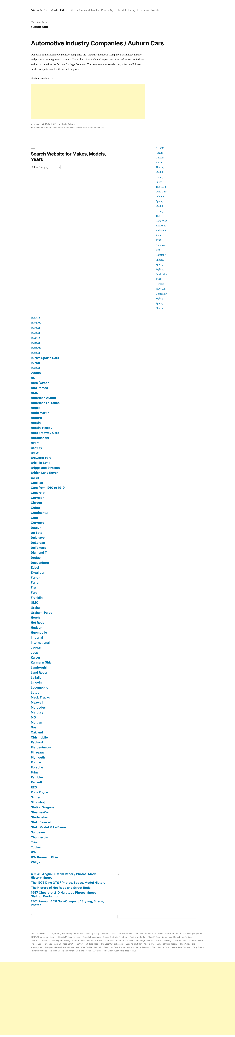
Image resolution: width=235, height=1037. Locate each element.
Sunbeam (38, 832)
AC (33, 378)
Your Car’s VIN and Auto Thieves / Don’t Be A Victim (157, 933)
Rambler (37, 777)
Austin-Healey (41, 428)
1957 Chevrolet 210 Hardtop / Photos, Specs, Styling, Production (64, 894)
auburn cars (39, 127)
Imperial (37, 637)
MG (33, 717)
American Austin (43, 398)
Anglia (35, 408)
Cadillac (37, 483)
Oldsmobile (39, 737)
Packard (37, 742)
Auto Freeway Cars (45, 433)
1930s (64, 124)
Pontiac (36, 762)
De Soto (36, 533)
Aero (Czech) (41, 383)
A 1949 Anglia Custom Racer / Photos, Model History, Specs (64, 876)
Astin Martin (40, 413)
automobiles (69, 127)
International (40, 642)
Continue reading (42, 78)
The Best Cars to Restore (112, 944)
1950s (35, 343)
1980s (35, 368)
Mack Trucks (40, 697)
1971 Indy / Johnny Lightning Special (160, 944)
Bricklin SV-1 (40, 463)
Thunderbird (40, 837)
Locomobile (39, 687)
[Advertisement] (88, 101)
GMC (34, 602)
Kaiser (35, 657)
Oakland (37, 732)
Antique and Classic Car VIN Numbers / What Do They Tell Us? (73, 947)
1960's (36, 348)
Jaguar (36, 647)
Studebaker (39, 817)
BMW (35, 453)
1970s (35, 363)
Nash (34, 727)
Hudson (36, 627)
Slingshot (38, 802)
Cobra (35, 507)
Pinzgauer (38, 752)
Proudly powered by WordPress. (69, 933)
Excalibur (38, 572)
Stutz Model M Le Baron (48, 827)
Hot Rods (37, 622)
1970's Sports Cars (45, 358)
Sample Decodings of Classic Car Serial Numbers (105, 937)
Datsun (36, 527)
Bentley (36, 448)
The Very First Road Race (86, 944)
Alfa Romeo (39, 388)
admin (36, 124)
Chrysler (37, 498)
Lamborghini (40, 667)
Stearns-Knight (42, 812)
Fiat (33, 587)
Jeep (34, 652)
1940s (35, 338)
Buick (35, 478)
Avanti (35, 443)
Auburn (71, 124)
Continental (39, 513)
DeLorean (38, 542)
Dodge (36, 557)
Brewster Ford (41, 458)
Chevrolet (38, 493)
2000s (36, 373)
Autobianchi (40, 438)
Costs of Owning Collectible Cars (171, 940)
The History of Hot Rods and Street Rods (161, 225)
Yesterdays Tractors (181, 947)
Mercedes (38, 707)
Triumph (37, 842)
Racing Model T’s (137, 937)
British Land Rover (44, 472)
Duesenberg (40, 562)
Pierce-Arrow (41, 747)
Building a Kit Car (134, 944)
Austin (36, 423)
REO (34, 787)
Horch (35, 617)
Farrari (36, 577)
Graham (36, 607)
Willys (35, 862)
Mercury (37, 712)
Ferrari (36, 582)
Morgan (36, 722)
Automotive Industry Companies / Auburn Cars (97, 43)
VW (33, 852)
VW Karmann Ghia (44, 857)
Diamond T (39, 552)
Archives (97, 951)
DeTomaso (39, 547)
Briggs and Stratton (45, 468)
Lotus (35, 692)
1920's (36, 323)
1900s (35, 318)
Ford (34, 592)
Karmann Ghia (41, 662)
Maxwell (37, 702)
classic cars (81, 127)
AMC (34, 393)
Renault (36, 782)
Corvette (37, 522)
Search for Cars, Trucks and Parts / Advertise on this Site (129, 947)
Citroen (36, 502)
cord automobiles (96, 127)
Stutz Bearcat (41, 822)
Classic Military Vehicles (69, 937)
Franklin (37, 597)
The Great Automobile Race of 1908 (120, 951)
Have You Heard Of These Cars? (58, 944)
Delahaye (38, 537)
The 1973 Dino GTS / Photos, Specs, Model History (68, 882)
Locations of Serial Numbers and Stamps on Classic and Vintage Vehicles (120, 940)
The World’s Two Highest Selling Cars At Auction (63, 940)
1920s (35, 328)
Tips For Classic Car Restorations (117, 933)
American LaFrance (45, 403)
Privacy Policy (92, 933)
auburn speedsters (54, 127)
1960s (35, 353)
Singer (36, 797)
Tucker (36, 847)
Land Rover (39, 672)
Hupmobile (39, 632)
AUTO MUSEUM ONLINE (48, 10)
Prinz (34, 772)
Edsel (35, 567)
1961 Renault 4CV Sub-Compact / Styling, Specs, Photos (161, 293)
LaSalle (36, 677)
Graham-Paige (41, 612)
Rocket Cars (163, 947)
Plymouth (38, 757)
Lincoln (36, 682)
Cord (34, 518)
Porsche (37, 767)
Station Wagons (42, 807)
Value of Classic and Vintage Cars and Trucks (70, 951)
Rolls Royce (39, 792)
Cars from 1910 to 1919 (48, 487)
